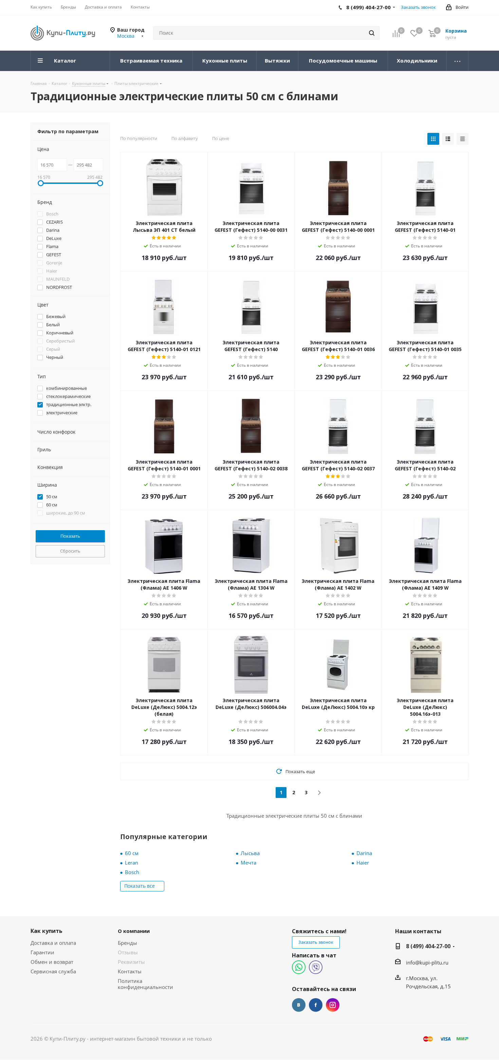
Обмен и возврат (52, 961)
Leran (131, 862)
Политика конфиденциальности (145, 983)
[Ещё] (457, 61)
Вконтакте (299, 1005)
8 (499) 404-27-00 (428, 946)
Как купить (46, 931)
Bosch (132, 872)
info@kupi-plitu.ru (427, 962)
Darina (364, 853)
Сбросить (70, 551)
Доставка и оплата (53, 942)
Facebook (315, 1005)
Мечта (248, 862)
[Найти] (372, 33)
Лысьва (250, 853)
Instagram (332, 1005)
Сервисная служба (53, 971)
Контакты (130, 971)
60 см (131, 853)
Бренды (127, 942)
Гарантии (42, 952)
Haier (362, 862)
